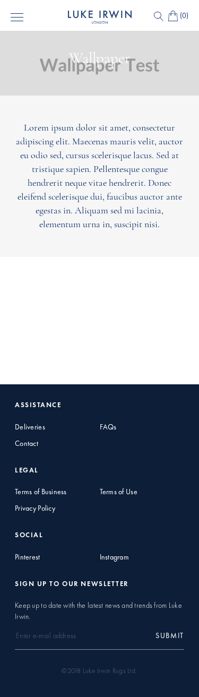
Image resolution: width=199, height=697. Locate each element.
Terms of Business (41, 491)
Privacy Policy (35, 508)
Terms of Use (118, 491)
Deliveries (30, 427)
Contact (26, 443)
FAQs (108, 427)
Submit (169, 635)
